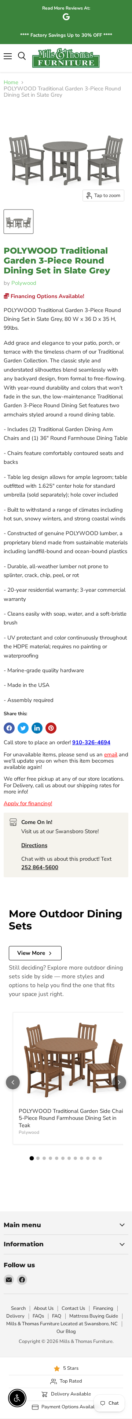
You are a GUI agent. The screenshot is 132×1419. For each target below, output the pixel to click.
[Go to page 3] (44, 1158)
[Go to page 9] (81, 1158)
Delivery (15, 1316)
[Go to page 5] (56, 1158)
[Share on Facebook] (9, 728)
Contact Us (73, 1308)
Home (11, 82)
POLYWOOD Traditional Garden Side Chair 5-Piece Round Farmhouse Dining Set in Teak (72, 1118)
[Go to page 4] (50, 1158)
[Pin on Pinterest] (50, 728)
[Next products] (119, 1082)
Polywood (23, 283)
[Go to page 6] (63, 1158)
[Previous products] (13, 1082)
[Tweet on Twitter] (23, 728)
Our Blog (66, 1331)
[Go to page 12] (100, 1158)
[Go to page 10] (87, 1158)
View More (31, 953)
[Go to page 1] (32, 1158)
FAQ (56, 1316)
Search (18, 1308)
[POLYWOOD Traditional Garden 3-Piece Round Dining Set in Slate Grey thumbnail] (18, 221)
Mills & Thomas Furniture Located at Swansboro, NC (62, 1324)
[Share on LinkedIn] (37, 728)
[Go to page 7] (69, 1158)
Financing (103, 1308)
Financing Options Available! (46, 296)
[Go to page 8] (75, 1158)
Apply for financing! (28, 803)
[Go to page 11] (94, 1158)
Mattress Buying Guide (93, 1316)
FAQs (38, 1316)
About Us (44, 1308)
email (110, 754)
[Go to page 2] (38, 1158)
